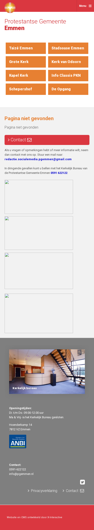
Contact (18, 139)
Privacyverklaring (43, 491)
